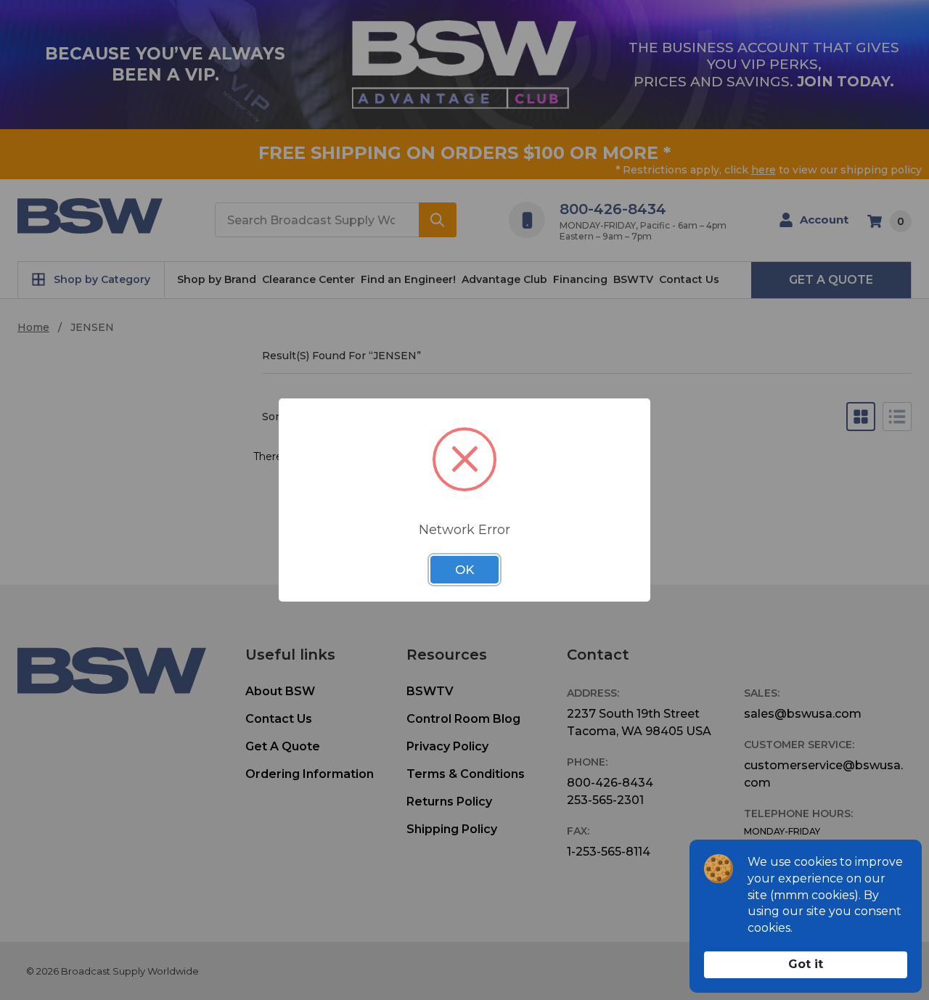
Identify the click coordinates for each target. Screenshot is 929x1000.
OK (464, 569)
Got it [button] (805, 964)
